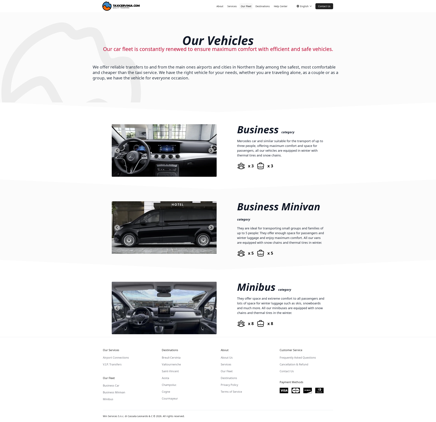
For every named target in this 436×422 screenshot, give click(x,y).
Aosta (165, 378)
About (219, 6)
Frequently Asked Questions (298, 357)
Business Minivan (114, 392)
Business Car (111, 385)
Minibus (108, 399)
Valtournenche (171, 364)
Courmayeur (170, 398)
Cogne (166, 392)
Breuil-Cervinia (171, 357)
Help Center (280, 6)
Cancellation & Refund (294, 364)
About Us (227, 357)
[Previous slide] (117, 150)
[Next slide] (211, 227)
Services (232, 6)
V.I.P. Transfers (112, 364)
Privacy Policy (229, 385)
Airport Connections (116, 357)
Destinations (262, 6)
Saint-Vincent (170, 371)
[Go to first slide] (211, 150)
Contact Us (324, 6)
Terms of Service (231, 392)
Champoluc (169, 385)
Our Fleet (246, 6)
